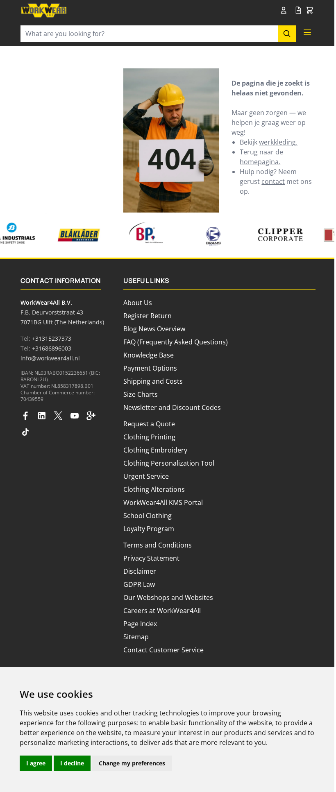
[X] (58, 416)
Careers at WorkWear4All (162, 610)
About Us (137, 302)
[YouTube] (74, 416)
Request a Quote (149, 423)
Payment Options (150, 368)
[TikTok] (25, 432)
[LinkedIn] (42, 416)
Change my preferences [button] (132, 763)
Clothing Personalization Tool (168, 463)
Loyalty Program (148, 528)
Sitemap (136, 636)
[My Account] (285, 10)
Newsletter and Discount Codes (172, 407)
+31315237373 (51, 338)
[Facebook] (25, 416)
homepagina (259, 161)
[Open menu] (307, 32)
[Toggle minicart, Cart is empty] (310, 11)
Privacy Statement (151, 558)
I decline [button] (72, 763)
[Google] (91, 416)
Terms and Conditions (157, 545)
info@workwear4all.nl (50, 358)
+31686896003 (51, 348)
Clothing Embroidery (155, 450)
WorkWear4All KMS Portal (163, 502)
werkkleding (277, 142)
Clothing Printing (149, 436)
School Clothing (147, 515)
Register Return (147, 315)
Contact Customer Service (163, 649)
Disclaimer (139, 571)
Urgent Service (146, 476)
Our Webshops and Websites (168, 597)
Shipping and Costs (153, 381)
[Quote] (298, 11)
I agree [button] (35, 763)
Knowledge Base (148, 355)
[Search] (287, 33)
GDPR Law (139, 584)
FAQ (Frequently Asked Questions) (175, 341)
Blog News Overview (154, 328)
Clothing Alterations (154, 489)
